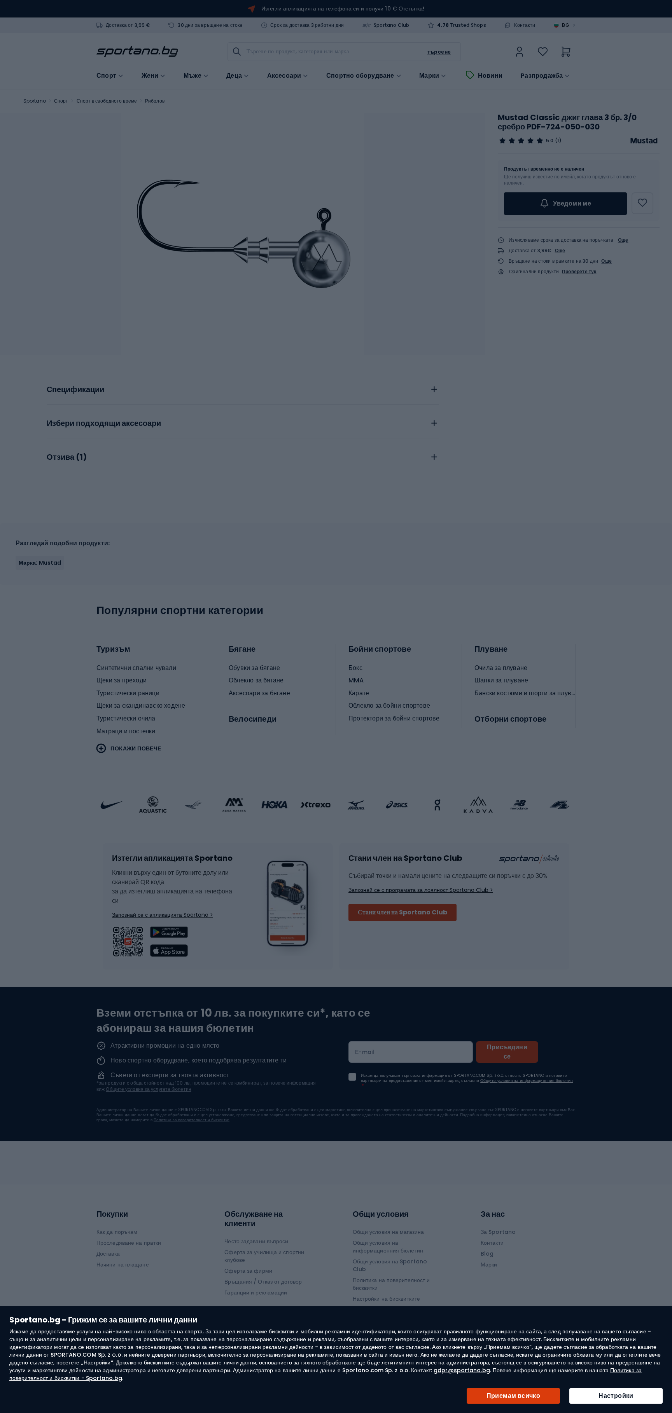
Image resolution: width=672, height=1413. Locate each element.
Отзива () (67, 457)
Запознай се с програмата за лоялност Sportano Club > (420, 890)
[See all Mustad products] (644, 140)
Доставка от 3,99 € (128, 25)
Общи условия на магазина (388, 1232)
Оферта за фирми (248, 1271)
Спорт (61, 101)
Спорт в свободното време (107, 101)
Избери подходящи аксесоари (104, 424)
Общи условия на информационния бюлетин (388, 1246)
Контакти (524, 25)
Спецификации (75, 390)
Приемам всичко (513, 1395)
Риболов (154, 101)
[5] (521, 140)
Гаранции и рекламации (255, 1292)
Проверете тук (579, 272)
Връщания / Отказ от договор (263, 1282)
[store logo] (137, 51)
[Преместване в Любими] (642, 203)
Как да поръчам (116, 1232)
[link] (519, 51)
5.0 (549, 141)
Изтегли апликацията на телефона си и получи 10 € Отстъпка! (342, 8)
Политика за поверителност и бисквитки (191, 1120)
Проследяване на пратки (128, 1243)
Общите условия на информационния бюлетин (526, 1080)
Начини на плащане (122, 1264)
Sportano (34, 101)
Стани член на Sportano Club (402, 912)
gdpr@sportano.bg (462, 1370)
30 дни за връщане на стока (210, 25)
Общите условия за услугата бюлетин (148, 1089)
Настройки (616, 1395)
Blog (487, 1254)
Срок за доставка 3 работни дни (307, 25)
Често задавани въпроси (256, 1241)
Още (623, 240)
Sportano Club (392, 25)
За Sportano (498, 1232)
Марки (429, 76)
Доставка (108, 1254)
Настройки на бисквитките (386, 1299)
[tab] (243, 387)
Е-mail (364, 1052)
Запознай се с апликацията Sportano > (162, 915)
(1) (558, 141)
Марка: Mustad (40, 563)
